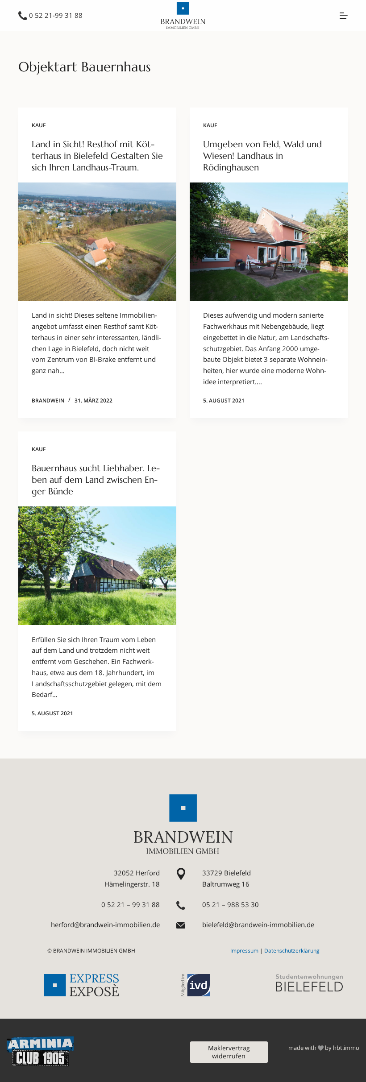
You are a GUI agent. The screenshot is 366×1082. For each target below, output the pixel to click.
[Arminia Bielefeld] (40, 1051)
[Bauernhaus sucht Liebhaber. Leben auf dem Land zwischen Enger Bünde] (97, 565)
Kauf (39, 125)
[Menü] (344, 16)
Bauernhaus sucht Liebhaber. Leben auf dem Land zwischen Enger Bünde (96, 480)
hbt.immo (346, 1048)
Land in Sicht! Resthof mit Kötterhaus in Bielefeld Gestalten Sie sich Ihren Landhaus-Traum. (97, 156)
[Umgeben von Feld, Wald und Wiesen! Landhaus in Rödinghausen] (269, 241)
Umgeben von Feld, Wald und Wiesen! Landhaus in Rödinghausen (262, 156)
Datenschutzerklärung (292, 950)
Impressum (244, 950)
